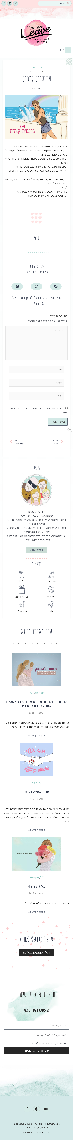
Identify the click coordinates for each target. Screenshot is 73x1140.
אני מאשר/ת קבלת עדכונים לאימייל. (48, 1043)
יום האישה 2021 (36, 791)
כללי (31, 693)
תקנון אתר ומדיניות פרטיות (37, 1127)
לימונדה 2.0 (28, 1132)
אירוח (21, 581)
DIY (51, 611)
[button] (68, 50)
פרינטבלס (22, 611)
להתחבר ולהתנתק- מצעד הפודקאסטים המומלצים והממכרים (36, 703)
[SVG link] (36, 34)
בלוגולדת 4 (36, 886)
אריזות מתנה (21, 597)
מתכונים (51, 596)
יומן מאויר (36, 67)
